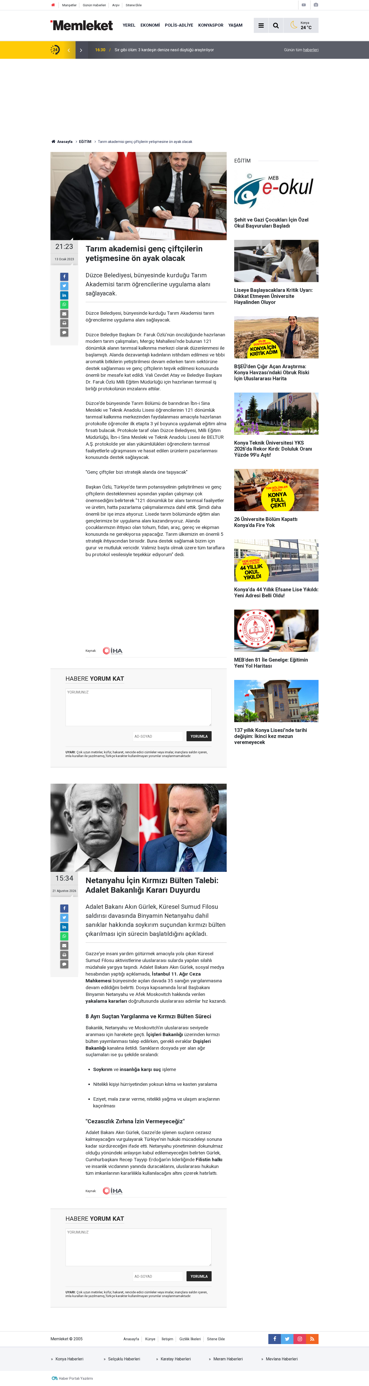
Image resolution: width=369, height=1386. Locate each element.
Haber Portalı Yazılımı (76, 1378)
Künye (150, 1339)
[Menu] (261, 25)
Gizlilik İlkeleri (190, 1339)
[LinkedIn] (64, 295)
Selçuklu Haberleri (124, 1359)
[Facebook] (64, 277)
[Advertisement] (184, 96)
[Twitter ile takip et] (287, 1339)
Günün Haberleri (94, 5)
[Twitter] (64, 286)
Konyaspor (210, 25)
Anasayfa (131, 1339)
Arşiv (115, 5)
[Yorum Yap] (64, 333)
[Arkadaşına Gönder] (64, 314)
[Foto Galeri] (316, 5)
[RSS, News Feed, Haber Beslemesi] (312, 1339)
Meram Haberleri (228, 1359)
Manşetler (69, 5)
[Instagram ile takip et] (299, 1339)
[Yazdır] (64, 323)
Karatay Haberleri (176, 1359)
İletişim (167, 1339)
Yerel (129, 25)
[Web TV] (303, 5)
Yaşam (235, 25)
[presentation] (68, 50)
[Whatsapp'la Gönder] (64, 305)
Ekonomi (150, 25)
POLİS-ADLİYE (179, 25)
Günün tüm (301, 49)
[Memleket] (81, 25)
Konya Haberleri (69, 1359)
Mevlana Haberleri (282, 1359)
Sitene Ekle (134, 5)
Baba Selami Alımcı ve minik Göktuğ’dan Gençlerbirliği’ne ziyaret (170, 49)
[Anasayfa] (53, 5)
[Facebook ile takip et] (274, 1339)
